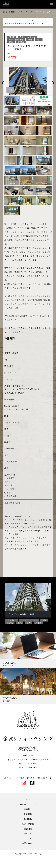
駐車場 (21, 42)
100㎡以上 (11, 620)
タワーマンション (28, 20)
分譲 (30, 39)
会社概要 (28, 829)
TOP (28, 800)
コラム (28, 838)
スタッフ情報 (28, 824)
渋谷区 (10, 623)
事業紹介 (28, 809)
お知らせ (28, 833)
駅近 (11, 42)
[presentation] (2, 81)
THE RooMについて (28, 804)
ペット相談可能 (16, 39)
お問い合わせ (28, 843)
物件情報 (28, 814)
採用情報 (28, 819)
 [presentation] (2, 599)
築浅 (20, 623)
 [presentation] (53, 599)
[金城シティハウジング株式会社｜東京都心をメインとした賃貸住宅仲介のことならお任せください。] (6, 4)
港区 (39, 39)
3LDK (12, 37)
